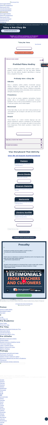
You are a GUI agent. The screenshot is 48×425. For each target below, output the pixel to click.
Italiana (2, 386)
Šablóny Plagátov (5, 349)
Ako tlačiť (2, 313)
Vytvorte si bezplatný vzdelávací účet (25, 37)
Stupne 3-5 (18, 24)
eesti (1, 424)
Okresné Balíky (4, 340)
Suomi (2, 402)
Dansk (2, 398)
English (2, 380)
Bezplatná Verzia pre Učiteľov (8, 338)
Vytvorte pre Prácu (5, 332)
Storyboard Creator (5, 311)
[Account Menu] (4, 12)
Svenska (2, 400)
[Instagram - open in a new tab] (1, 370)
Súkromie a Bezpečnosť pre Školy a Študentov (13, 358)
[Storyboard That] (14, 2)
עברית (1, 392)
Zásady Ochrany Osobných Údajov (9, 356)
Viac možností (38, 44)
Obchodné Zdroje (5, 331)
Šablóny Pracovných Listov (7, 347)
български (3, 417)
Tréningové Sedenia (5, 344)
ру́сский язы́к (4, 397)
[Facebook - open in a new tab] (1, 368)
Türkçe (2, 405)
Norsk (1, 403)
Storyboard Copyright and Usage (9, 353)
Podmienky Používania (6, 355)
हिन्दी (1, 395)
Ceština (2, 410)
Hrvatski (2, 415)
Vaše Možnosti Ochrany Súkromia (9, 361)
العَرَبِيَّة (1, 393)
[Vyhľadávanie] (8, 5)
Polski (1, 407)
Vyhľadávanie (24, 231)
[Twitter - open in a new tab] (1, 372)
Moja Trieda (3, 323)
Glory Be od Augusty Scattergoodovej (31, 24)
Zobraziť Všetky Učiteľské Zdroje (24, 237)
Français (2, 383)
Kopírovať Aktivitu (10, 30)
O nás (1, 317)
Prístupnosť (3, 360)
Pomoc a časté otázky (6, 309)
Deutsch (2, 385)
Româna (2, 409)
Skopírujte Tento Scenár (24, 52)
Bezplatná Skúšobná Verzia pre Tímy (10, 329)
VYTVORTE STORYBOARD (24, 295)
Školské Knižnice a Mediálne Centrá (10, 342)
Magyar (2, 414)
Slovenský (3, 412)
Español (2, 381)
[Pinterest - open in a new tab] (1, 374)
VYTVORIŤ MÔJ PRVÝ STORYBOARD (24, 303)
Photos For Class (4, 325)
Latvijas (2, 422)
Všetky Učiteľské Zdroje (9, 24)
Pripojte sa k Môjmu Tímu (7, 334)
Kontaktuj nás (4, 319)
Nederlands (3, 388)
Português (3, 390)
